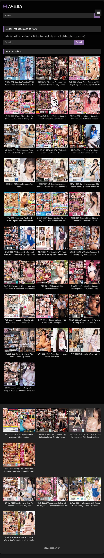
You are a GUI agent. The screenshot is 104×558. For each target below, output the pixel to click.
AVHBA (14, 6)
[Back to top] (96, 550)
